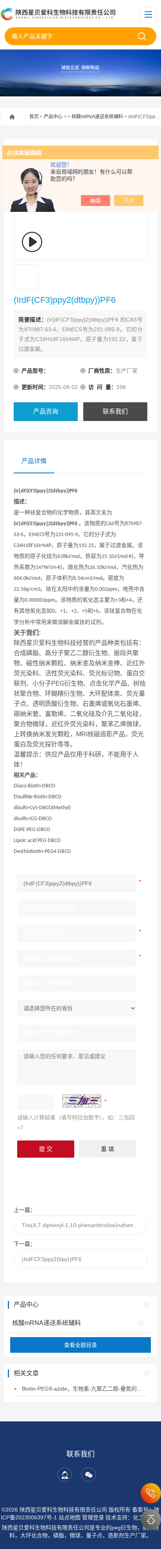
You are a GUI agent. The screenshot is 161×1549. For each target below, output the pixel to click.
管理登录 (93, 1517)
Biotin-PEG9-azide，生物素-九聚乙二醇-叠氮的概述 (84, 1389)
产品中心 (53, 116)
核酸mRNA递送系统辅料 (97, 116)
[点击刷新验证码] (81, 1101)
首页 (34, 116)
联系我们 (115, 411)
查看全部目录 (80, 1345)
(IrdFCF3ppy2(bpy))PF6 (52, 1259)
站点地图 (69, 1517)
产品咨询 (45, 411)
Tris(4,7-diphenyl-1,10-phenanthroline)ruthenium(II (84, 1225)
